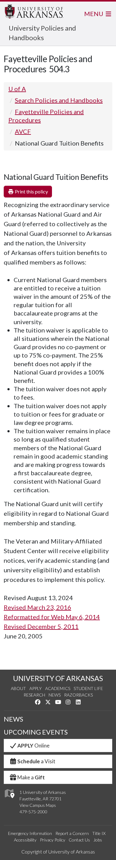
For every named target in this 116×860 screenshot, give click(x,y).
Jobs (97, 839)
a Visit (36, 761)
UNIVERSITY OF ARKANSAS (58, 678)
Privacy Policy (52, 839)
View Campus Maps (37, 805)
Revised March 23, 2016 (37, 607)
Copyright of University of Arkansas (58, 851)
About (18, 688)
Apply (35, 688)
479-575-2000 (33, 811)
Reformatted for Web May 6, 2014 (52, 617)
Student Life (88, 688)
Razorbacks (78, 694)
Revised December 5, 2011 (41, 626)
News (55, 694)
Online (33, 745)
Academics (57, 688)
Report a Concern (72, 833)
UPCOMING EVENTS (36, 732)
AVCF (23, 131)
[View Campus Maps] (9, 800)
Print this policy (31, 191)
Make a (31, 777)
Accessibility (25, 839)
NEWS (13, 719)
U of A (17, 88)
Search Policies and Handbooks (59, 100)
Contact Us (79, 839)
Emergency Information (30, 833)
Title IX (98, 833)
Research (34, 694)
